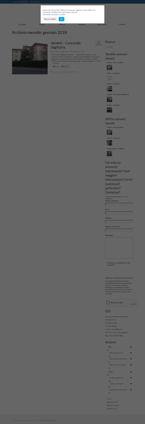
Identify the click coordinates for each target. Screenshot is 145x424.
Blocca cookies (50, 19)
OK (61, 19)
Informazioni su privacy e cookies (54, 14)
